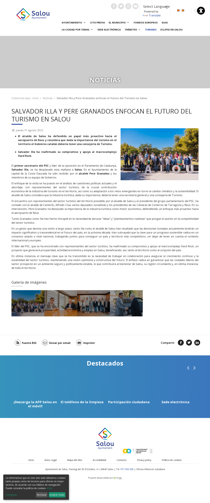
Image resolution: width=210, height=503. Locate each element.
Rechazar (42, 494)
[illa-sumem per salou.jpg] (93, 303)
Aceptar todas (57, 494)
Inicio (35, 98)
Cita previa (97, 22)
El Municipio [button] (117, 22)
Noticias (48, 98)
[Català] (178, 10)
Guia (165, 22)
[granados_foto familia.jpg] (27, 303)
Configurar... (12, 494)
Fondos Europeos (146, 22)
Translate (155, 15)
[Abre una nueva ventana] (114, 6)
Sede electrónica (109, 29)
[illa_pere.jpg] (60, 303)
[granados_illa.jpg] (126, 303)
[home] (32, 14)
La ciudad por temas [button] (76, 29)
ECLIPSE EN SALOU (171, 29)
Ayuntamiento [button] (72, 22)
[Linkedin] (197, 343)
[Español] (183, 10)
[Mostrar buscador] (195, 10)
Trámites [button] (131, 29)
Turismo (151, 29)
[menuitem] (178, 10)
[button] (188, 368)
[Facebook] (181, 343)
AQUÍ (49, 488)
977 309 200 (127, 469)
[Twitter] (189, 343)
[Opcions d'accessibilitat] (201, 11)
